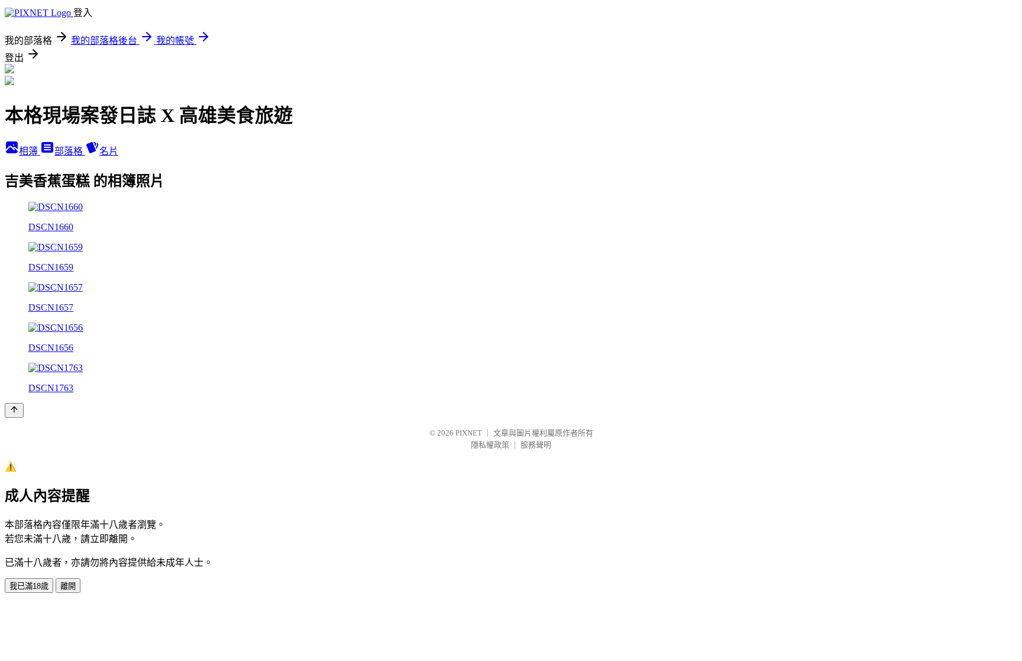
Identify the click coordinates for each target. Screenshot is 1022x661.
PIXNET (468, 432)
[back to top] (14, 410)
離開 (68, 586)
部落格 (69, 151)
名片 (108, 151)
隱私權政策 (490, 444)
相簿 (29, 151)
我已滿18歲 (28, 586)
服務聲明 (535, 444)
